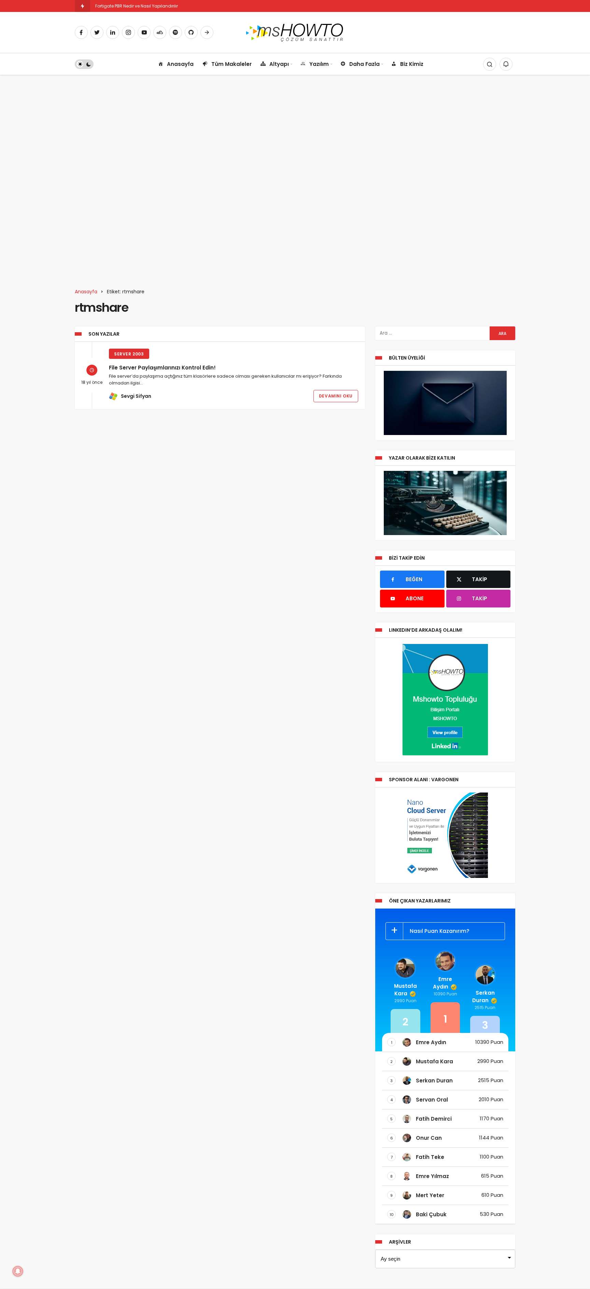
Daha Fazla (364, 64)
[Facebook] (81, 32)
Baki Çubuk (431, 1214)
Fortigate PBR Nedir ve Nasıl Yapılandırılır (136, 6)
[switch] (84, 64)
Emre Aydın (442, 983)
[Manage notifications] (17, 1271)
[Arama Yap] (489, 64)
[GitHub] (191, 32)
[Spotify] (175, 32)
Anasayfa (180, 64)
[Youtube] (144, 32)
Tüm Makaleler (231, 64)
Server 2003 (129, 354)
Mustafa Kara (405, 989)
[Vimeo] (206, 32)
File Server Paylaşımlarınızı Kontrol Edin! (162, 367)
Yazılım (319, 64)
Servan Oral (432, 1099)
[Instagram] (128, 32)
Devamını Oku (336, 396)
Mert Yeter (430, 1195)
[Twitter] (96, 32)
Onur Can (429, 1137)
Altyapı (279, 64)
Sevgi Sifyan (136, 396)
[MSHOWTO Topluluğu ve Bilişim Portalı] (295, 32)
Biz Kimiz (411, 64)
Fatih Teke (430, 1157)
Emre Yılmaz (432, 1176)
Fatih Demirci (434, 1118)
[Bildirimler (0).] (506, 64)
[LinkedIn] (112, 32)
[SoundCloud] (159, 32)
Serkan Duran (483, 996)
